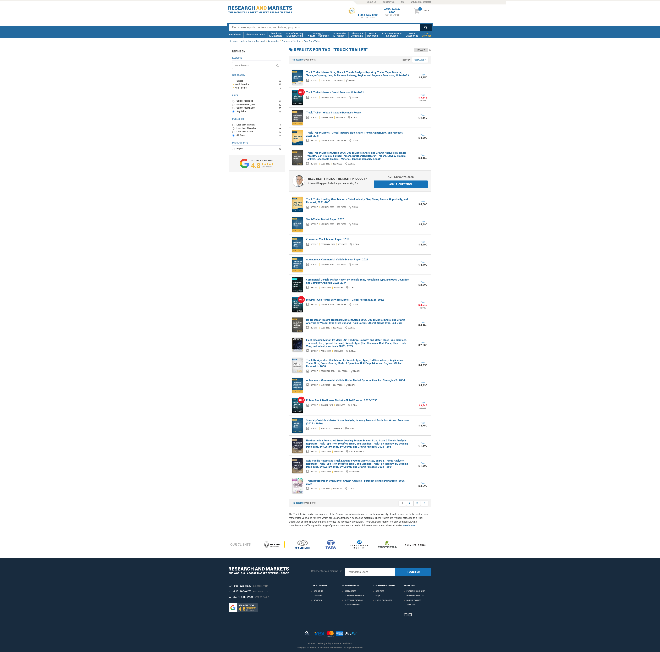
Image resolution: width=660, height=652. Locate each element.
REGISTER (413, 571)
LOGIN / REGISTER (423, 2)
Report (258, 148)
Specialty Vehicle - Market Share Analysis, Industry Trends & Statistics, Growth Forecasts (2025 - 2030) (357, 422)
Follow (421, 50)
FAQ (403, 2)
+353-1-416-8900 (392, 11)
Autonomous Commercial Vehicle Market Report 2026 (337, 259)
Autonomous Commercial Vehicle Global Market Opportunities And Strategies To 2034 (355, 380)
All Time (258, 135)
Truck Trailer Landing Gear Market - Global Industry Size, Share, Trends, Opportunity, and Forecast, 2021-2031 (357, 201)
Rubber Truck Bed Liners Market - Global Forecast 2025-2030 (341, 400)
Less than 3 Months (258, 128)
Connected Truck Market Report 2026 (327, 239)
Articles (410, 605)
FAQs (378, 596)
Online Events (413, 600)
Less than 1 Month (258, 124)
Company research (354, 596)
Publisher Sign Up (415, 591)
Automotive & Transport (339, 34)
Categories (350, 591)
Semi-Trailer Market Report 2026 (325, 219)
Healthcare (235, 34)
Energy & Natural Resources (318, 34)
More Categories (412, 34)
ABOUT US (371, 2)
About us (318, 591)
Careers (318, 596)
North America (257, 84)
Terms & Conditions (342, 643)
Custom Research (354, 600)
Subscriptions (352, 605)
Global (258, 81)
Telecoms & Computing (357, 34)
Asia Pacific (257, 87)
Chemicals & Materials (275, 34)
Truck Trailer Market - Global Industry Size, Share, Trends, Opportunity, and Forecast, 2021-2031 (354, 134)
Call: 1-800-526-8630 (401, 177)
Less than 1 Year (258, 131)
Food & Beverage (372, 34)
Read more (409, 525)
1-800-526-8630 (368, 15)
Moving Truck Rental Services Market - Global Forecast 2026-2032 (345, 299)
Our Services (426, 34)
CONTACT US (388, 2)
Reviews (318, 600)
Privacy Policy (324, 643)
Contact (380, 591)
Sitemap (312, 643)
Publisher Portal (415, 596)
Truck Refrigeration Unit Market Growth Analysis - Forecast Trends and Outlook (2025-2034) (356, 482)
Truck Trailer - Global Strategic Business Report (333, 112)
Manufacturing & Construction (294, 34)
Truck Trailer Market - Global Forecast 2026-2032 (335, 92)
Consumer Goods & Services (392, 34)
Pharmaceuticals (255, 34)
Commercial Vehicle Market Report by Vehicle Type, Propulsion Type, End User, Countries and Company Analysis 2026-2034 (357, 281)
